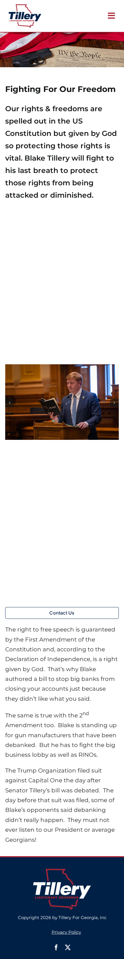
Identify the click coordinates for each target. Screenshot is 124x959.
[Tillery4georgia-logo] (25, 7)
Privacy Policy (66, 932)
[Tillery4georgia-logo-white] (62, 871)
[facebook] (56, 947)
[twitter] (68, 947)
